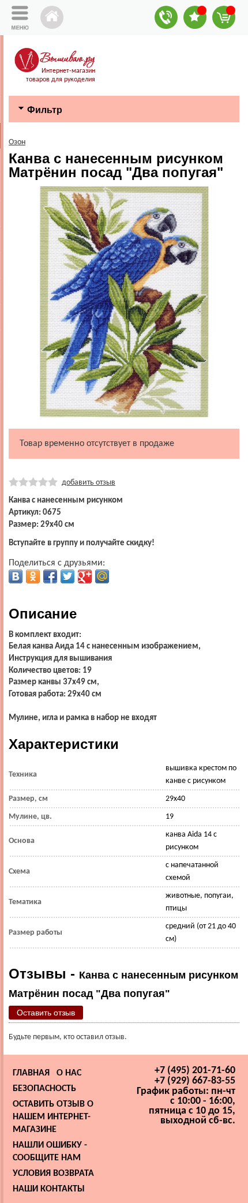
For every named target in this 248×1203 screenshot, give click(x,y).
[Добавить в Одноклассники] (33, 576)
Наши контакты (49, 1189)
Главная (31, 1073)
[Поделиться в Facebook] (50, 576)
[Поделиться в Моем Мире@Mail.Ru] (102, 576)
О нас (69, 1073)
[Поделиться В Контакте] (15, 576)
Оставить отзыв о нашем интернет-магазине (53, 1117)
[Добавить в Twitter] (67, 576)
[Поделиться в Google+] (85, 576)
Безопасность (44, 1088)
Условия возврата (53, 1173)
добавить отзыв (88, 482)
